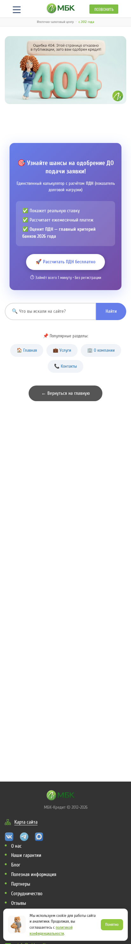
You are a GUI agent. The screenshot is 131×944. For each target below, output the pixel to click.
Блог (15, 865)
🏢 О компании (101, 350)
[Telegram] (24, 836)
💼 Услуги (62, 350)
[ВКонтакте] (9, 836)
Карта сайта (26, 822)
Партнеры (20, 884)
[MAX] (39, 836)
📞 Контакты (65, 366)
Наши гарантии (26, 855)
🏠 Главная (27, 350)
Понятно (112, 924)
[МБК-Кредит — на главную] (61, 8)
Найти (111, 311)
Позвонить (104, 9)
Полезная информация (33, 874)
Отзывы (18, 903)
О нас (16, 846)
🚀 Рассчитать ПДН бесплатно (65, 262)
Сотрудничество (26, 893)
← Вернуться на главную (65, 393)
